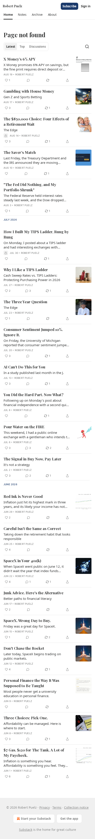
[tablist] (26, 46)
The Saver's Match (20, 152)
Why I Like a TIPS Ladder (26, 269)
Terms (56, 807)
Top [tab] (22, 47)
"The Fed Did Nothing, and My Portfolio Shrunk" (30, 187)
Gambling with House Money (29, 91)
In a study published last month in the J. (34, 372)
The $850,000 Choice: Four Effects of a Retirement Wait (36, 121)
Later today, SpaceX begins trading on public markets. (32, 656)
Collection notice (76, 807)
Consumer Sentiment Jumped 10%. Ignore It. (33, 332)
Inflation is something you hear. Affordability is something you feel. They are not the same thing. (34, 763)
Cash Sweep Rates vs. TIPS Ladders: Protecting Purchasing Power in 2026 (32, 277)
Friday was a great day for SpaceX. (30, 626)
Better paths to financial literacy (28, 598)
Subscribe (69, 6)
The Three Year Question (25, 301)
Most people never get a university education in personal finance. (30, 693)
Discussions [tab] (37, 47)
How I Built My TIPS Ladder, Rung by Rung (36, 234)
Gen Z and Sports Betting (23, 97)
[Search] (87, 46)
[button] (8, 15)
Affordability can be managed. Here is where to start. (32, 725)
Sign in (86, 6)
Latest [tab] (10, 47)
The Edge (10, 130)
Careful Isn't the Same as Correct (32, 528)
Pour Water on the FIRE (24, 426)
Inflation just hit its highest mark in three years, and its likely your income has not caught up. (35, 504)
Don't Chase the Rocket (24, 648)
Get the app (69, 818)
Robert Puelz (24, 74)
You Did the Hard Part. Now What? (33, 394)
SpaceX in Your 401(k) (22, 560)
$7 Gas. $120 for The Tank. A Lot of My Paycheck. (34, 752)
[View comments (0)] (28, 80)
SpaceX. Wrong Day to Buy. (27, 620)
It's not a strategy (17, 464)
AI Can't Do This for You (24, 366)
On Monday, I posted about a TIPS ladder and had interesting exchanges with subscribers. (35, 245)
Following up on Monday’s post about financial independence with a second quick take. (37, 402)
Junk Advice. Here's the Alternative (33, 592)
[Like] (6, 173)
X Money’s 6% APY (20, 59)
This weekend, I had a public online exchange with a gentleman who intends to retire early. (36, 434)
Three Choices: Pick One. (26, 717)
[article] (47, 69)
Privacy (44, 807)
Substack (25, 829)
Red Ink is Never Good (23, 496)
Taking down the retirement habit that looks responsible (37, 536)
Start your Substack (36, 818)
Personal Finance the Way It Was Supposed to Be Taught (31, 683)
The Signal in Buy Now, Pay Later (32, 458)
